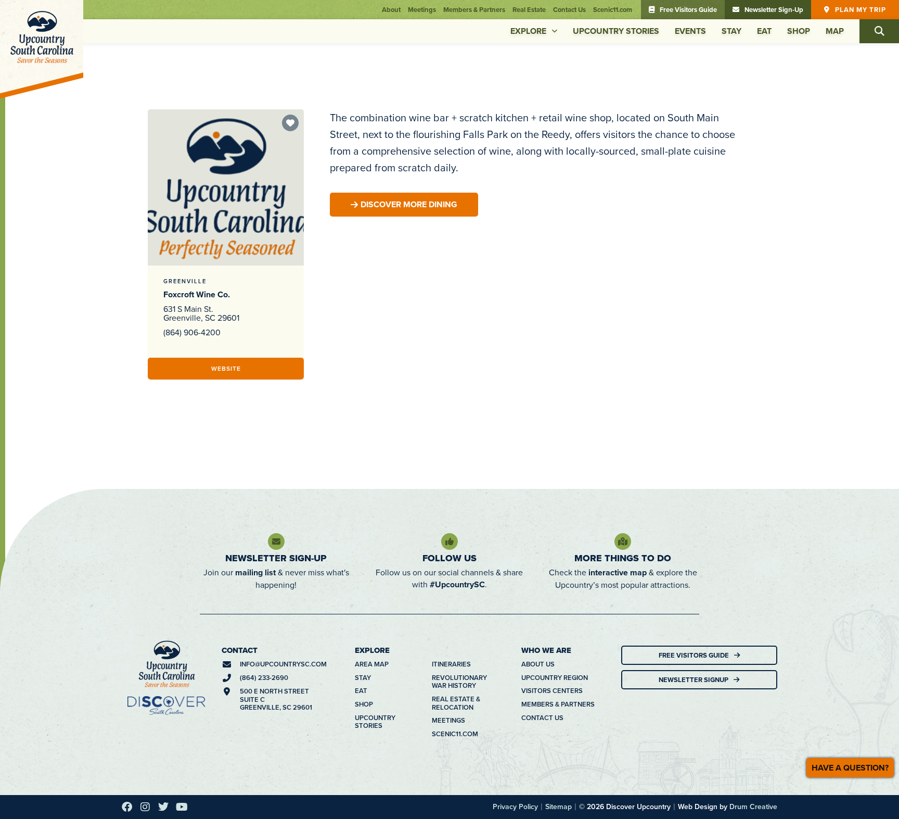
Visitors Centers (552, 691)
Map (835, 31)
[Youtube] (181, 807)
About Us (538, 664)
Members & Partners (474, 9)
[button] (879, 31)
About (391, 9)
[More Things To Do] (622, 541)
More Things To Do (622, 558)
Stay (731, 31)
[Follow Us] (449, 541)
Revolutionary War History (459, 682)
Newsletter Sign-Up (276, 558)
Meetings (422, 9)
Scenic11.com (612, 9)
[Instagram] (145, 807)
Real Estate (529, 9)
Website (226, 368)
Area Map (372, 664)
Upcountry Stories (616, 31)
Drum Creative (753, 806)
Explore (528, 31)
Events (690, 31)
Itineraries (451, 664)
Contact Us (569, 9)
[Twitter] (163, 807)
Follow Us (449, 558)
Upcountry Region (554, 678)
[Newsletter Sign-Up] (276, 541)
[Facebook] (127, 807)
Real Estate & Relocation (456, 703)
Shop (798, 31)
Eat (764, 31)
